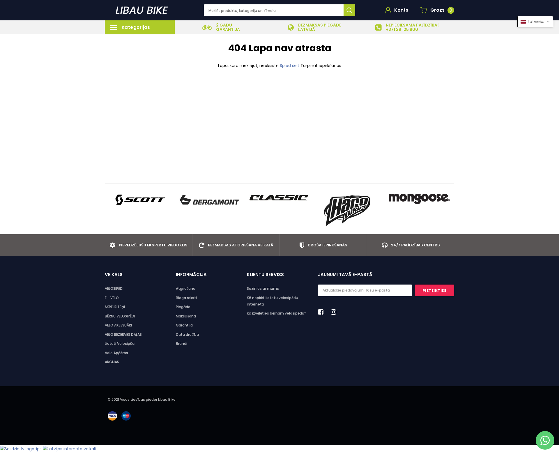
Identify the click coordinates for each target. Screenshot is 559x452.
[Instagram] (335, 312)
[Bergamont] (210, 200)
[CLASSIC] (279, 197)
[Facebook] (322, 312)
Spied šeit (290, 65)
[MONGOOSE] (419, 199)
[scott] (140, 200)
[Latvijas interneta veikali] (69, 448)
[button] (535, 21)
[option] (221, 27)
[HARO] (349, 210)
